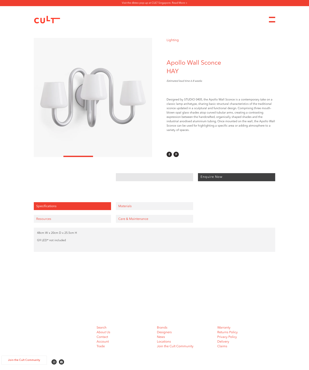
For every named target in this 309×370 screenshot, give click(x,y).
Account (103, 341)
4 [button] (137, 156)
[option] (93, 97)
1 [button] (48, 156)
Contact (102, 337)
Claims (222, 346)
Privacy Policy (227, 337)
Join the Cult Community (175, 346)
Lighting (173, 40)
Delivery (223, 341)
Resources (43, 219)
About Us (103, 332)
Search (102, 327)
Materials (125, 206)
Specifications (46, 206)
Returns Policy (227, 332)
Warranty (223, 327)
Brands (162, 327)
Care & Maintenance (133, 219)
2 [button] (78, 156)
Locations (164, 341)
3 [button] (108, 156)
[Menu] (272, 19)
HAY (173, 72)
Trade (101, 346)
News (161, 337)
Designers (164, 332)
